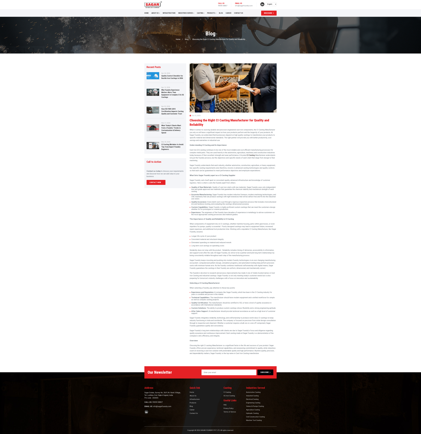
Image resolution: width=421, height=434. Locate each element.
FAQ (225, 405)
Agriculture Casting (253, 410)
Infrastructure (169, 13)
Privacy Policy (228, 408)
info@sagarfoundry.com (244, 6)
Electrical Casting (252, 399)
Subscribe (264, 372)
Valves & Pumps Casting (255, 406)
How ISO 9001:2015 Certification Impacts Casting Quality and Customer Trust (172, 111)
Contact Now (155, 182)
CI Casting (251, 155)
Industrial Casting (252, 396)
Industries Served (185, 13)
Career (228, 13)
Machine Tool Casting (254, 420)
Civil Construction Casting (255, 417)
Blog (221, 13)
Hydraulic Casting (252, 413)
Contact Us (238, 13)
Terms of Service (230, 412)
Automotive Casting (253, 392)
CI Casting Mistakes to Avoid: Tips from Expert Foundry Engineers (172, 146)
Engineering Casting (253, 403)
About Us (155, 13)
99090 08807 (222, 6)
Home (146, 13)
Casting (200, 13)
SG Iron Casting (229, 396)
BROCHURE (268, 13)
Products (211, 13)
